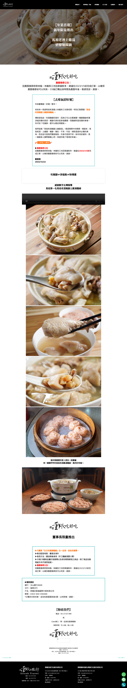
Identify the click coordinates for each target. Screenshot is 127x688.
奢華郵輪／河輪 (87, 4)
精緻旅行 (77, 4)
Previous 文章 (6, 657)
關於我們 (121, 4)
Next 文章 (121, 657)
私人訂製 (105, 4)
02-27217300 (66, 613)
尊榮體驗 (97, 4)
